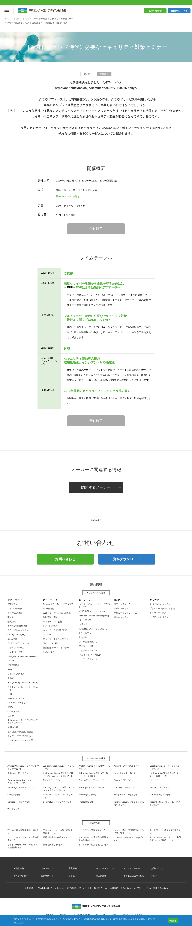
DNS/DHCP (48, 652)
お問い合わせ (155, 10)
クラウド (154, 600)
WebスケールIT (86, 646)
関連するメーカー (96, 487)
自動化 (11, 678)
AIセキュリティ (121, 617)
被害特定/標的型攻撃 (17, 626)
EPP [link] (70, 287)
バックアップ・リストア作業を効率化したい (23, 838)
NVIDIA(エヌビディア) (160, 787)
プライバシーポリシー (81, 915)
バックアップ (85, 620)
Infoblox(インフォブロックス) (21, 787)
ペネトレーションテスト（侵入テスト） (23, 688)
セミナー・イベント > (22, 19)
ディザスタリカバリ (88, 642)
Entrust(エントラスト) (124, 773)
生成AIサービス (121, 608)
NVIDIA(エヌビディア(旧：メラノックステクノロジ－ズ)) (59, 788)
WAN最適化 (48, 608)
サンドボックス (15, 652)
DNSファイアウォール (18, 643)
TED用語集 (101, 876)
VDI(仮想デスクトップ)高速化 (93, 629)
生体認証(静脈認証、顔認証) (21, 731)
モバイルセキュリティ (160, 604)
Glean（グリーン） (123, 780)
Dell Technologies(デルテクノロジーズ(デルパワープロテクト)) (58, 774)
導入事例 (73, 868)
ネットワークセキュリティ (55, 639)
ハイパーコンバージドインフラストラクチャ (94, 605)
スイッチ (47, 634)
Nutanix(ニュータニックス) (127, 787)
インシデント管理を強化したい (93, 830)
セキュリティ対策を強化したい (93, 844)
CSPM (11, 707)
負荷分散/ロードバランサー (56, 647)
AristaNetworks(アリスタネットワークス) (94, 767)
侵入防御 (12, 621)
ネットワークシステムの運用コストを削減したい (23, 846)
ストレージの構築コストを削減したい (130, 838)
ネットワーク (50, 600)
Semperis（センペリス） (19, 802)
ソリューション (48, 868)
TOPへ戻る (96, 520)
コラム (72, 876)
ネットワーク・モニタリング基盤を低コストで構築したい (165, 838)
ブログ (154, 876)
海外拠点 (138, 915)
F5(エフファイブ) (51, 780)
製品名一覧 (19, 868)
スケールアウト (86, 633)
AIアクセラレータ (122, 604)
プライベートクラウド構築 (162, 608)
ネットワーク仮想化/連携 (55, 630)
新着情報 (28, 888)
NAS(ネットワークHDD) (90, 655)
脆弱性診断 (13, 727)
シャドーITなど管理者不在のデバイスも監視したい (129, 831)
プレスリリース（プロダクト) (106, 915)
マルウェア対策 (15, 613)
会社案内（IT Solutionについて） (125, 888)
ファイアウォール (16, 647)
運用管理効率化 (50, 617)
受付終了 (96, 229)
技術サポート (47, 876)
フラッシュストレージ (89, 650)
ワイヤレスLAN (50, 643)
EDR (10, 694)
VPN (10, 669)
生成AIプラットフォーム (125, 613)
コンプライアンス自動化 (19, 736)
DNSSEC (12, 660)
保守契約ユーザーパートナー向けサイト (85, 888)
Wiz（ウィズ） (14, 809)
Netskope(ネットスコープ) (91, 787)
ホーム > (7, 19)
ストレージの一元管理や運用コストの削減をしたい (94, 838)
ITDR (10, 744)
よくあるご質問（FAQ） (135, 876)
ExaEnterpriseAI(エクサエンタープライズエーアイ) (165, 774)
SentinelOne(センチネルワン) (57, 802)
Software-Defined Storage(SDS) (94, 615)
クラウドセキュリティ (18, 630)
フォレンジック (15, 608)
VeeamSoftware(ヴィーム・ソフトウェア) (165, 803)
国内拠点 (126, 915)
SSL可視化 (13, 604)
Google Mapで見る (69, 196)
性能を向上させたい (52, 844)
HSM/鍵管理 (13, 665)
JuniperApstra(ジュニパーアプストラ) (58, 767)
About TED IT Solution (157, 888)
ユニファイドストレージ (90, 659)
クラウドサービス (158, 613)
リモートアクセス (16, 674)
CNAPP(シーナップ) (17, 702)
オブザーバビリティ (159, 617)
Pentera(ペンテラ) (87, 794)
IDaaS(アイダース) (16, 698)
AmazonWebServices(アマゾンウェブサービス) (23, 767)
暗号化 (11, 617)
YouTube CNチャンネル (49, 888)
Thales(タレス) (86, 802)
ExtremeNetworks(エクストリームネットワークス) (23, 781)
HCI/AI (117, 600)
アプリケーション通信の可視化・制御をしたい (59, 831)
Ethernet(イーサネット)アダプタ (58, 604)
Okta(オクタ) (14, 794)
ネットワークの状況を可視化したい (165, 831)
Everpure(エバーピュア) (125, 794)
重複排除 (83, 637)
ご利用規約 (62, 915)
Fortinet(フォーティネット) (91, 780)
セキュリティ (15, 600)
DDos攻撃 (12, 639)
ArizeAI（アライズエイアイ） (128, 766)
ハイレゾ (154, 780)
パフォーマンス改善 (52, 621)
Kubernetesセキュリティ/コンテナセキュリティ (23, 721)
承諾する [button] (173, 920)
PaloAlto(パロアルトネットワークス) (59, 796)
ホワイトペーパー (131, 868)
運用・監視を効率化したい (55, 837)
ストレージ (85, 600)
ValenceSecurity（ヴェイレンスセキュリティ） (129, 803)
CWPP (11, 716)
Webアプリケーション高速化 (56, 613)
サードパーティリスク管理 (20, 740)
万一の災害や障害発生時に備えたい (23, 831)
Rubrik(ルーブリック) (160, 794)
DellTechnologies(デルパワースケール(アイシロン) (94, 774)
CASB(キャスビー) (16, 634)
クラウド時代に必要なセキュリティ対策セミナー (53, 19)
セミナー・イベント (105, 868)
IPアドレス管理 (50, 626)
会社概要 (49, 915)
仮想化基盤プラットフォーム (92, 611)
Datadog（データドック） (20, 773)
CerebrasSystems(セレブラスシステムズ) (165, 767)
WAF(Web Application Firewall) (22, 656)
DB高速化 (83, 624)
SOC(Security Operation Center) (23, 682)
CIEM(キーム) (14, 711)
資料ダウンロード (179, 10)
